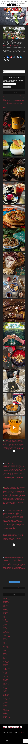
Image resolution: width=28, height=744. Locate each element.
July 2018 (5, 671)
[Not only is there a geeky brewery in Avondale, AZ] (14, 427)
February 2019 (6, 661)
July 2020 (5, 639)
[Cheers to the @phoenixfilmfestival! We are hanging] (14, 333)
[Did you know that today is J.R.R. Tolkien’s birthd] (14, 239)
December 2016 (6, 697)
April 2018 (5, 675)
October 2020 (5, 635)
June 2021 (5, 627)
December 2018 (6, 664)
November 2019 (6, 649)
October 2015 (5, 716)
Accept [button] (9, 5)
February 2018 (6, 677)
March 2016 (5, 709)
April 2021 (5, 630)
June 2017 (5, 688)
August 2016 (5, 702)
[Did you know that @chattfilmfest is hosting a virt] (14, 568)
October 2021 (5, 621)
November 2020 (6, 634)
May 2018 (5, 673)
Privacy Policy (21, 732)
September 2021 (6, 623)
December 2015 (6, 713)
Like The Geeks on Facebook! (14, 588)
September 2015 (6, 717)
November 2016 (6, 698)
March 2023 (5, 608)
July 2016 (5, 703)
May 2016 (5, 706)
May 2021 (5, 628)
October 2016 (5, 699)
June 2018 (5, 672)
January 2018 (5, 679)
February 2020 (6, 645)
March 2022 (5, 617)
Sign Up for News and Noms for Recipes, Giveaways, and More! (13, 81)
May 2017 (5, 690)
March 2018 (5, 676)
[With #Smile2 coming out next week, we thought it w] (14, 122)
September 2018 (6, 668)
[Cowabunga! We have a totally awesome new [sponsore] (14, 216)
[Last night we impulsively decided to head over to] (14, 498)
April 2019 (5, 658)
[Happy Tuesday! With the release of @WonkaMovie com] (14, 310)
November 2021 (6, 620)
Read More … (21, 53)
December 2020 (6, 632)
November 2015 (6, 714)
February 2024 (6, 602)
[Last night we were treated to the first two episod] (14, 263)
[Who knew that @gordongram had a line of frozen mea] (14, 404)
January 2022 (5, 619)
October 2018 (5, 666)
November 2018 (6, 665)
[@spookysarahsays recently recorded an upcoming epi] (14, 380)
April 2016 (5, 708)
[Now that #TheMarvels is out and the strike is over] (14, 357)
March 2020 (5, 643)
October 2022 (5, 612)
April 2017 (5, 691)
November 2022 (6, 610)
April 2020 (5, 642)
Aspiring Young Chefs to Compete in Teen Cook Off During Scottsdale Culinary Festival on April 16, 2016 (14, 42)
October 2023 (5, 605)
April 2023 (5, 606)
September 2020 (6, 636)
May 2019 (5, 657)
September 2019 (6, 651)
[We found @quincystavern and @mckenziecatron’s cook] (14, 474)
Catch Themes (17, 741)
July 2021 (5, 625)
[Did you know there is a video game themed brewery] (14, 451)
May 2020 (5, 640)
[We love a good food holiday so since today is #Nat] (14, 146)
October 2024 (5, 601)
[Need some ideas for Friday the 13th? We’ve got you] (14, 544)
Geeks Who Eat (13, 740)
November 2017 (6, 682)
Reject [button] (14, 5)
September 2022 (6, 613)
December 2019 (6, 647)
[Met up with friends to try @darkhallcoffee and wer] (14, 193)
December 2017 (6, 680)
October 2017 (5, 683)
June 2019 (5, 656)
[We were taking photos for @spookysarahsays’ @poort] (14, 286)
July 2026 (5, 597)
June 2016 (5, 705)
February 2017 (6, 694)
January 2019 (5, 662)
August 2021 (5, 624)
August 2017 (5, 686)
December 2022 (6, 609)
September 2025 (6, 599)
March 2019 (5, 660)
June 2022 (5, 614)
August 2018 (5, 669)
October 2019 (5, 650)
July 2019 (5, 654)
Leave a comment (14, 45)
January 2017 (5, 695)
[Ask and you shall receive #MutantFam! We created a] (14, 521)
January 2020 (5, 646)
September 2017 (6, 684)
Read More (18, 5)
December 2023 (6, 604)
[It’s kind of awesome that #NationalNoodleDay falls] (14, 169)
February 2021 (6, 631)
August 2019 (5, 653)
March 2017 (5, 692)
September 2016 (6, 701)
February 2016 (6, 710)
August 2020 (5, 638)
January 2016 (5, 712)
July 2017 (5, 687)
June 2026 (5, 598)
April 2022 (5, 616)
